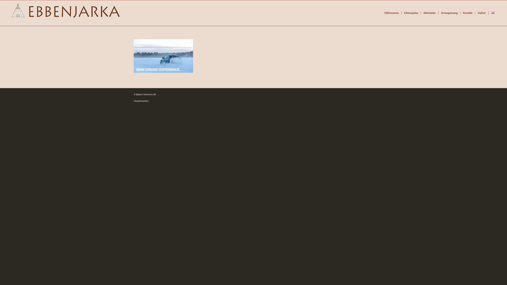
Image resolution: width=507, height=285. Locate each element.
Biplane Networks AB (146, 94)
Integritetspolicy (141, 101)
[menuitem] (391, 13)
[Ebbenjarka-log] (65, 13)
